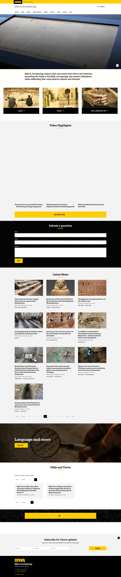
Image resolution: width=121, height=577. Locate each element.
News (22, 12)
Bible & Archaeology (25, 6)
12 (46, 417)
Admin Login (20, 574)
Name (16, 231)
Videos (29, 12)
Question (17, 246)
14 (54, 416)
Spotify (46, 12)
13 (50, 416)
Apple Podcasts (37, 12)
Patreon (52, 12)
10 (38, 416)
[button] (101, 7)
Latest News (60, 274)
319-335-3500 (20, 571)
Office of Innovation (28, 2)
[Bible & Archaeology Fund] (100, 98)
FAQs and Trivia (60, 467)
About (58, 12)
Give (70, 12)
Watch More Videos (59, 214)
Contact (65, 12)
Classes (17, 12)
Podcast (59, 111)
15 (58, 416)
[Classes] (21, 98)
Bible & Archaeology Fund (98, 111)
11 (42, 416)
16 (62, 416)
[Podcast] (60, 98)
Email (16, 239)
